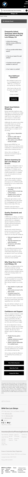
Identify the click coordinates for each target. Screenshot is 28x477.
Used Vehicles (4, 437)
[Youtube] (8, 423)
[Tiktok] (9, 423)
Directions (24, 437)
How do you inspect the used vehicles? (14, 56)
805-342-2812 (9, 416)
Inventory (5, 432)
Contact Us (14, 99)
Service (11, 432)
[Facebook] (1, 423)
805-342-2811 (8, 413)
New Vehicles (4, 434)
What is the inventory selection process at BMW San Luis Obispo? (13, 43)
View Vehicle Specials (14, 363)
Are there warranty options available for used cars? (13, 63)
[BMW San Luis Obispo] (12, 4)
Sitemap (7, 470)
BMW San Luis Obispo (6, 467)
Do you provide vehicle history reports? (14, 50)
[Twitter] (6, 423)
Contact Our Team (14, 373)
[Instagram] (3, 423)
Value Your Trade (14, 368)
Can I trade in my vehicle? (13, 69)
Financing (18, 432)
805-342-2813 (8, 418)
